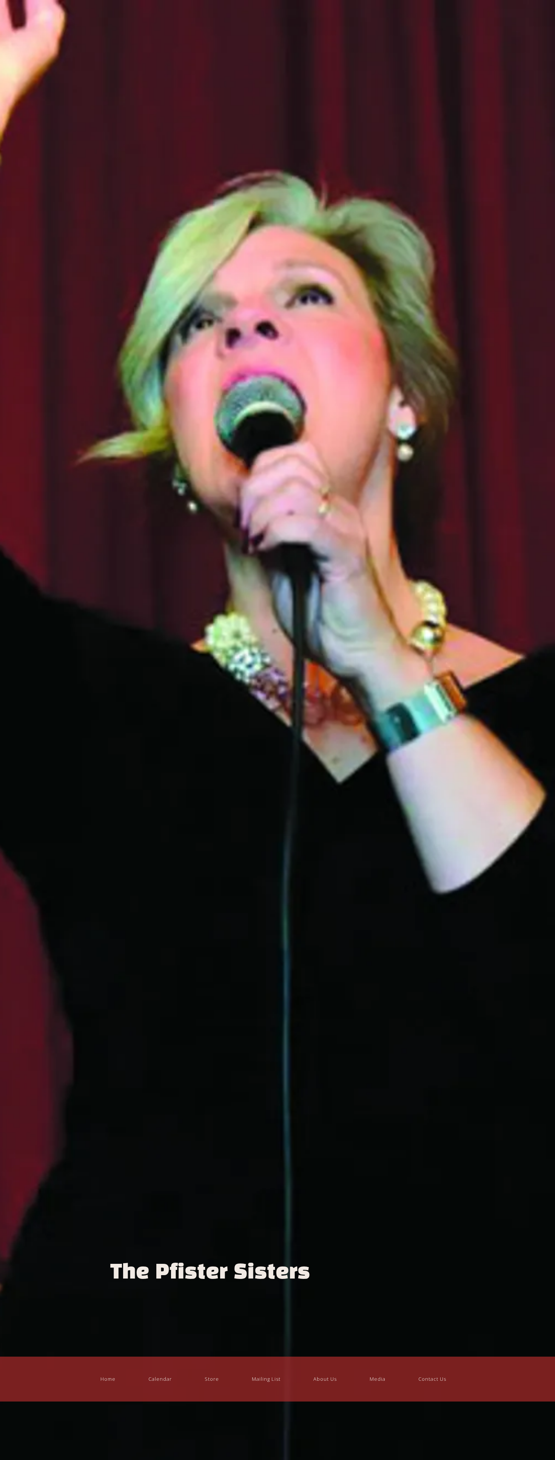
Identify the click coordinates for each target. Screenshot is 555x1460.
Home (108, 1378)
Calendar (160, 1378)
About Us (325, 1378)
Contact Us (432, 1378)
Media (377, 1378)
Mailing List (266, 1378)
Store (212, 1378)
